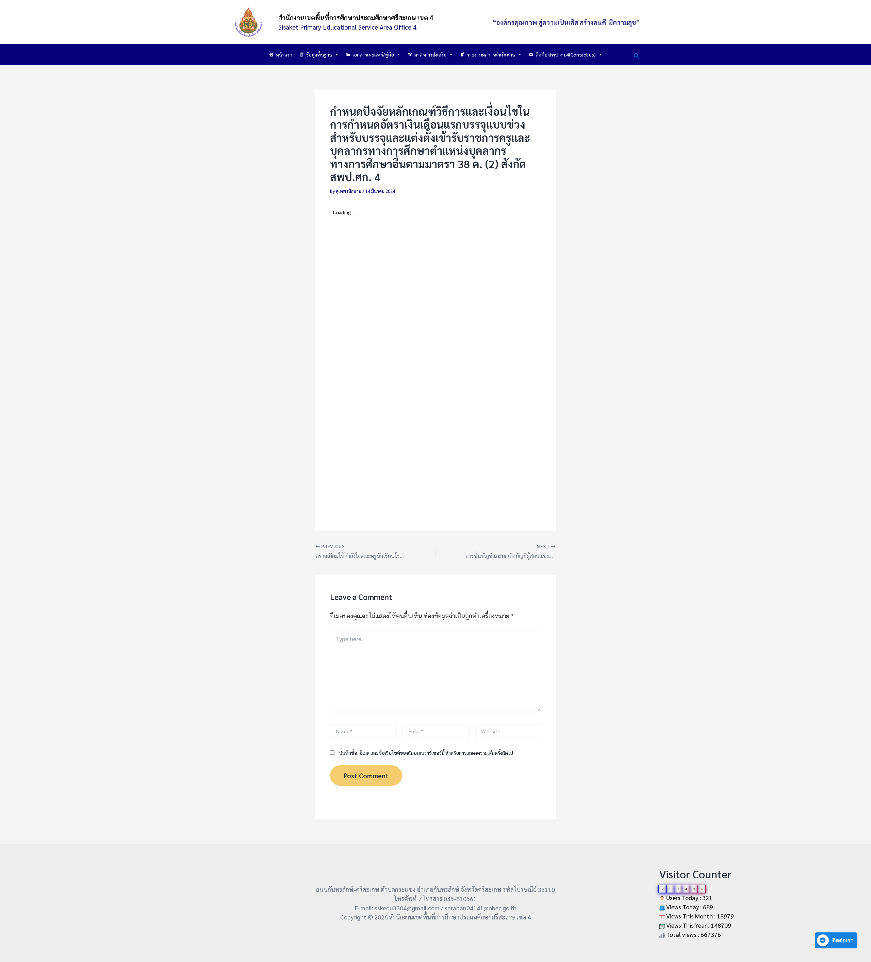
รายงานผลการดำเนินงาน (491, 54)
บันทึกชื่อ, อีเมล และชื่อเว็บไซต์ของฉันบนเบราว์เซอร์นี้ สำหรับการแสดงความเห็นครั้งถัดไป (426, 753)
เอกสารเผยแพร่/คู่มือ (373, 54)
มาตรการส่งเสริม (430, 54)
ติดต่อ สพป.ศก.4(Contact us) (566, 54)
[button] (637, 54)
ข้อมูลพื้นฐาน (319, 54)
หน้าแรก (284, 54)
